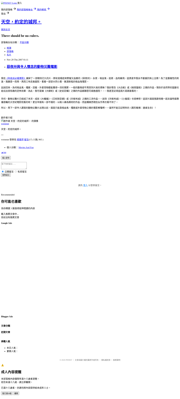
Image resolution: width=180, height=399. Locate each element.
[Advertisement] (12, 269)
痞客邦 (20, 139)
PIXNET (69, 360)
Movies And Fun (26, 147)
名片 (9, 55)
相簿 (9, 48)
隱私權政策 (105, 360)
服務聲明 (116, 360)
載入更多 (6, 158)
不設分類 (24, 42)
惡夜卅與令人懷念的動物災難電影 (32, 66)
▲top (3, 152)
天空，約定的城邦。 (21, 21)
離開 (16, 393)
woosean (5, 123)
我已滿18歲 (7, 393)
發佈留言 (6, 175)
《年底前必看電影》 (16, 78)
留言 (26, 139)
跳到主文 (5, 29)
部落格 (10, 51)
